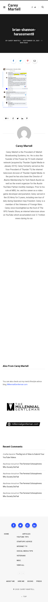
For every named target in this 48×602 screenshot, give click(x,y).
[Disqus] (24, 255)
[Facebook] (13, 525)
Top (25, 596)
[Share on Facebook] (13, 60)
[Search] (41, 7)
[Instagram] (27, 525)
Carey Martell (14, 40)
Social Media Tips (25, 551)
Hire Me (21, 581)
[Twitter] (20, 525)
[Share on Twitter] (20, 60)
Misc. (19, 560)
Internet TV (22, 546)
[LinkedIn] (22, 118)
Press (39, 581)
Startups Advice (24, 541)
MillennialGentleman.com (17, 384)
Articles (26, 534)
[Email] (34, 60)
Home (6, 534)
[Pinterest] (27, 60)
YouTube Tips (23, 537)
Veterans (21, 556)
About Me (10, 581)
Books (30, 581)
